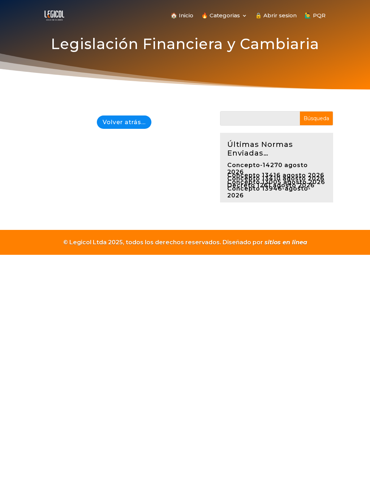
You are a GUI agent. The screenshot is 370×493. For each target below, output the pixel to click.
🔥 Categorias (220, 15)
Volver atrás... (124, 122)
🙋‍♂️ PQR (315, 15)
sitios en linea (285, 242)
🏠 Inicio (182, 15)
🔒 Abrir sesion (276, 15)
